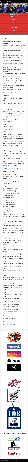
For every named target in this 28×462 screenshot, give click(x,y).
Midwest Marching (5, 1)
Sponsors (14, 19)
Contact (14, 30)
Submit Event (14, 27)
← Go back (4, 38)
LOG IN (14, 33)
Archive (13, 25)
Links (13, 22)
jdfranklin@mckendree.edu (9, 324)
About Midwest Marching (14, 14)
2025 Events (14, 17)
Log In (16, 460)
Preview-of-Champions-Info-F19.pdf (12, 168)
